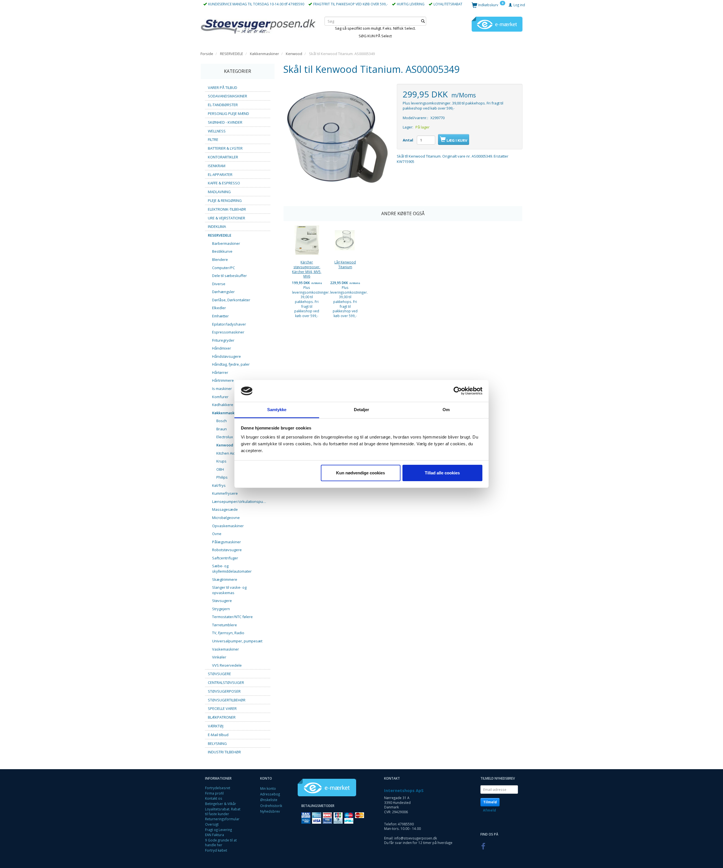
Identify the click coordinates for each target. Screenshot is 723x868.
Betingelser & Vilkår (220, 803)
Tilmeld (490, 802)
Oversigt (212, 824)
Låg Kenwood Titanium (345, 264)
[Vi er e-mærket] (497, 23)
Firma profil (214, 793)
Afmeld (489, 810)
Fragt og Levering (218, 829)
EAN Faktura (214, 834)
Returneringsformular (222, 819)
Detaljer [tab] (361, 409)
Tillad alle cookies (442, 472)
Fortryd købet (216, 850)
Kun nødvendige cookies (360, 472)
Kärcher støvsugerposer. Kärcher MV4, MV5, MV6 (306, 269)
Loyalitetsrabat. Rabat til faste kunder (222, 811)
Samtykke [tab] (277, 409)
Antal (408, 140)
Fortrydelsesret (217, 788)
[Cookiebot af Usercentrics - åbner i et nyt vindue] (457, 391)
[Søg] (423, 21)
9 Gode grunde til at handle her (221, 842)
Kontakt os (213, 798)
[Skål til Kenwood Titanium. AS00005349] (335, 136)
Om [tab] (446, 409)
